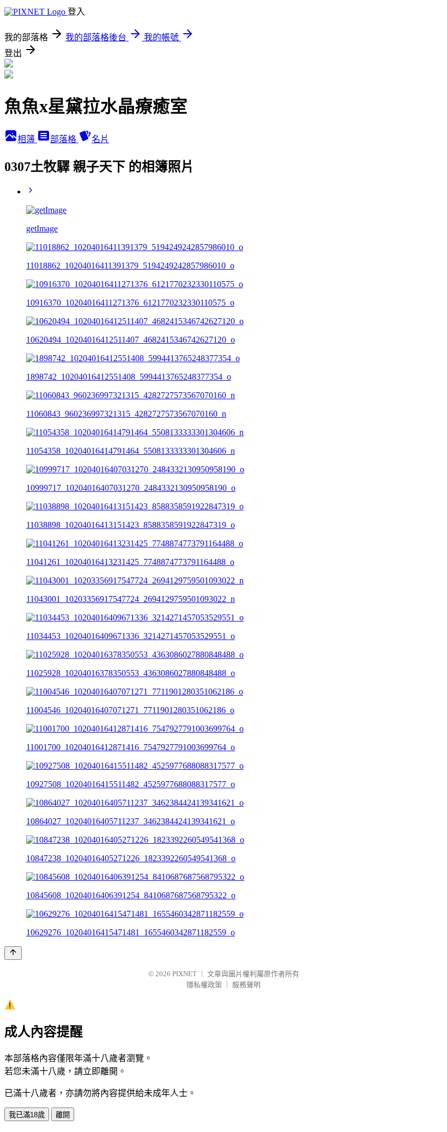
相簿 (27, 139)
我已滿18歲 (27, 1115)
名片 (100, 139)
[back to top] (13, 953)
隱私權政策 (204, 985)
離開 (63, 1115)
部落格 (64, 139)
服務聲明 (246, 985)
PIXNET (184, 974)
